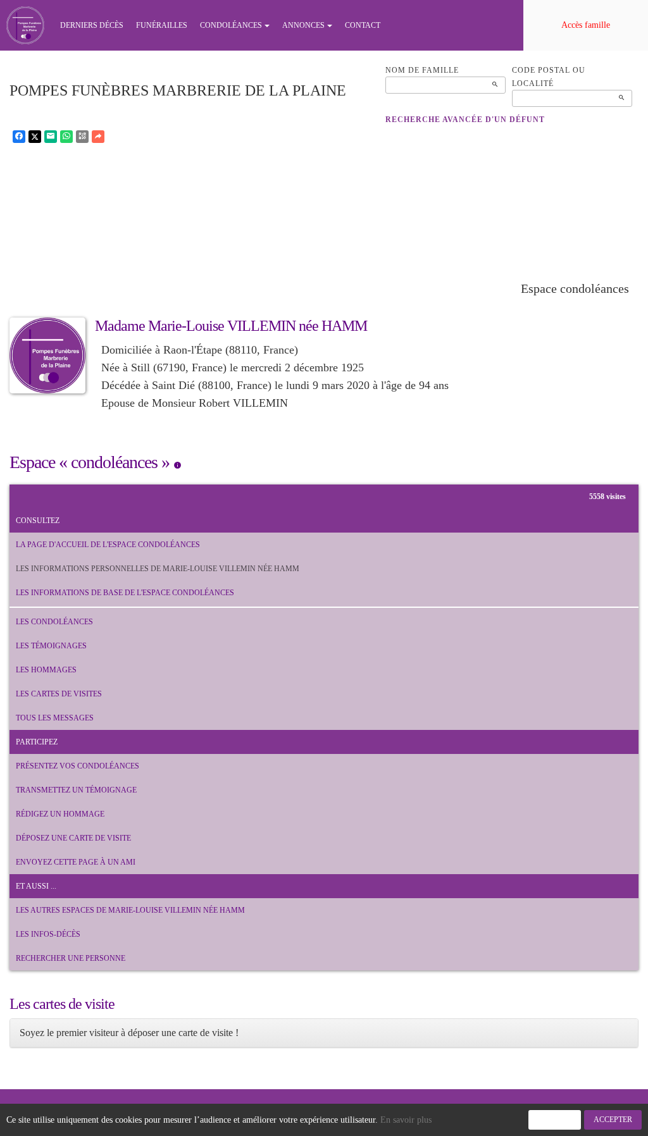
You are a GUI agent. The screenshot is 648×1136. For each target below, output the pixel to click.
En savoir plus (406, 1120)
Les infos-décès (48, 934)
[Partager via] (98, 136)
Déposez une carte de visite (73, 838)
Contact (362, 25)
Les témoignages (51, 645)
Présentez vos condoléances (77, 766)
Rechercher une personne (70, 958)
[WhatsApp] (66, 136)
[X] (34, 136)
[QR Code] (82, 136)
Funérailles (161, 25)
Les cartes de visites (59, 693)
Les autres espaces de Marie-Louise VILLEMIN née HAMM (130, 910)
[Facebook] (19, 136)
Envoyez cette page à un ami (75, 862)
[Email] (50, 136)
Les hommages (46, 669)
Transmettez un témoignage (76, 790)
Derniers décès (91, 25)
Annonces (303, 25)
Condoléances (231, 25)
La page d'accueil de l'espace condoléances (108, 544)
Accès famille (585, 25)
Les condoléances (54, 621)
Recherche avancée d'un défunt (465, 119)
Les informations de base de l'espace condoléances (125, 592)
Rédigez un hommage (60, 814)
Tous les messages (55, 717)
